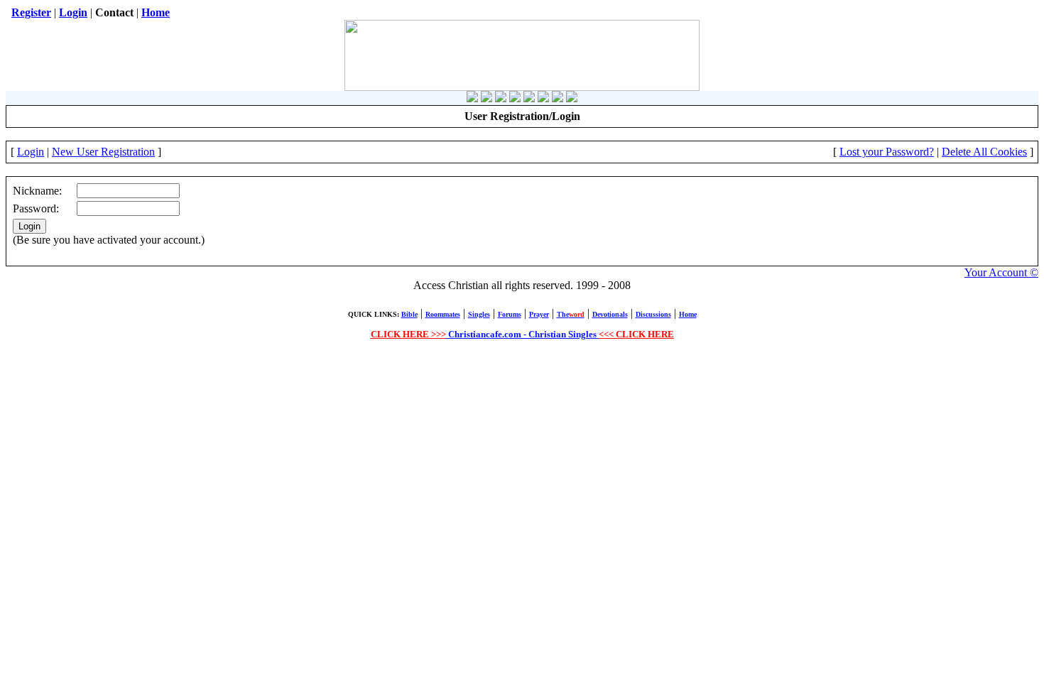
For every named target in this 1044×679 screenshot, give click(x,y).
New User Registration (103, 152)
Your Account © (1001, 272)
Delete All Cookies (984, 152)
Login (30, 152)
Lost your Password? (886, 152)
